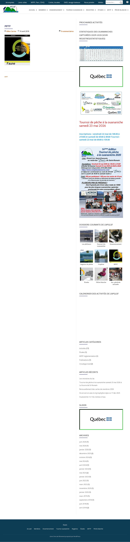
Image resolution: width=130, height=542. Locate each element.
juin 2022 (82, 480)
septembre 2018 (85, 500)
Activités (82, 348)
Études (100, 10)
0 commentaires (67, 31)
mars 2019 (83, 496)
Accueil (32, 10)
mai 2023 (82, 473)
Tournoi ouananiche (74, 10)
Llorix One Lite (54, 536)
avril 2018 (83, 508)
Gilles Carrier (11, 31)
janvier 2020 (84, 492)
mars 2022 (83, 484)
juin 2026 (82, 442)
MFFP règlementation (87, 356)
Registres (90, 10)
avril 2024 (83, 465)
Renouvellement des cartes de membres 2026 (96, 389)
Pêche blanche (121, 10)
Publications (84, 360)
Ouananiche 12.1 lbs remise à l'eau (92, 397)
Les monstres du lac (86, 378)
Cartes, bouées (54, 2)
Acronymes (10, 2)
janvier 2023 (84, 477)
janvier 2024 (84, 469)
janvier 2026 (84, 449)
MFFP (109, 10)
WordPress (76, 536)
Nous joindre (89, 2)
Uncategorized (84, 364)
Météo (100, 2)
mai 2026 (82, 446)
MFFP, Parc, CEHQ (37, 2)
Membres (42, 10)
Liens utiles (22, 2)
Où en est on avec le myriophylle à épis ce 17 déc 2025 (99, 393)
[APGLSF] (11, 8)
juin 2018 (82, 504)
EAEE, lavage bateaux (72, 2)
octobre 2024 (84, 457)
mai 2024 (82, 461)
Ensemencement (55, 10)
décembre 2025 (85, 453)
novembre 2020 (85, 488)
